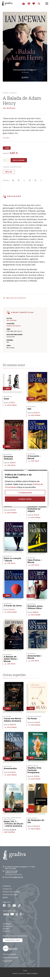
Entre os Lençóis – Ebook (12, 559)
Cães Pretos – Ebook (35, 561)
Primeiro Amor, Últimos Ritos (35, 607)
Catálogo (7, 924)
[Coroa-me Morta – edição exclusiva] (14, 683)
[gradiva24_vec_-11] (7, 3)
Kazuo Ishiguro (32, 818)
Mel (29, 409)
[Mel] (37, 373)
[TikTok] (19, 905)
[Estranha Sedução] (14, 421)
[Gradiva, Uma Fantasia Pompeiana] (37, 733)
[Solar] (14, 373)
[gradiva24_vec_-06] (8, 312)
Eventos (6, 931)
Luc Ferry (7, 817)
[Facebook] (4, 905)
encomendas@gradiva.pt (14, 877)
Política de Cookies (11, 892)
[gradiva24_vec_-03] (10, 948)
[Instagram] (9, 905)
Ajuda (5, 897)
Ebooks (6, 929)
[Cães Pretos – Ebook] (37, 523)
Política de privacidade (10, 957)
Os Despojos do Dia (36, 821)
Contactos (7, 889)
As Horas (32, 718)
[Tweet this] (24, 180)
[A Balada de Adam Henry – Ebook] (14, 621)
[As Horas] (37, 683)
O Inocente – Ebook (34, 457)
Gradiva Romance (13, 326)
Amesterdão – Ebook (35, 657)
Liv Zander (7, 716)
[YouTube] (14, 905)
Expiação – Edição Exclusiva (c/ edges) (37, 508)
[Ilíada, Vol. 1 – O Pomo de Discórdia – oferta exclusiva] (14, 785)
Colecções (7, 926)
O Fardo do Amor (13, 605)
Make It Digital (31, 973)
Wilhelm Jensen (33, 766)
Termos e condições (9, 954)
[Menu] (47, 3)
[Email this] (13, 180)
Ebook (8, 172)
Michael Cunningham (34, 716)
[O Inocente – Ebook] (37, 421)
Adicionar (19, 160)
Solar (6, 398)
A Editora (7, 886)
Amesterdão (10, 768)
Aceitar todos (25, 499)
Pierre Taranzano (9, 819)
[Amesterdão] (14, 733)
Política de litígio (10, 894)
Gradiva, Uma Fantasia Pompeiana (34, 770)
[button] (39, 3)
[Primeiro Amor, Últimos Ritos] (37, 571)
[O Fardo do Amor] (14, 571)
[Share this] (19, 180)
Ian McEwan (9, 108)
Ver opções (9, 832)
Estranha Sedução (8, 457)
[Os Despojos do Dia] (37, 785)
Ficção (5, 93)
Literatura (13, 93)
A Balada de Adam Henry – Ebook (11, 658)
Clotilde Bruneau (15, 817)
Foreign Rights (8, 961)
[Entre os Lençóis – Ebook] (14, 523)
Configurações (25, 492)
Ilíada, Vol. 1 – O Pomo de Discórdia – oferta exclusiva (15, 823)
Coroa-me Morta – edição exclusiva (13, 719)
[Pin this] (35, 180)
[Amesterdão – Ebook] (37, 621)
